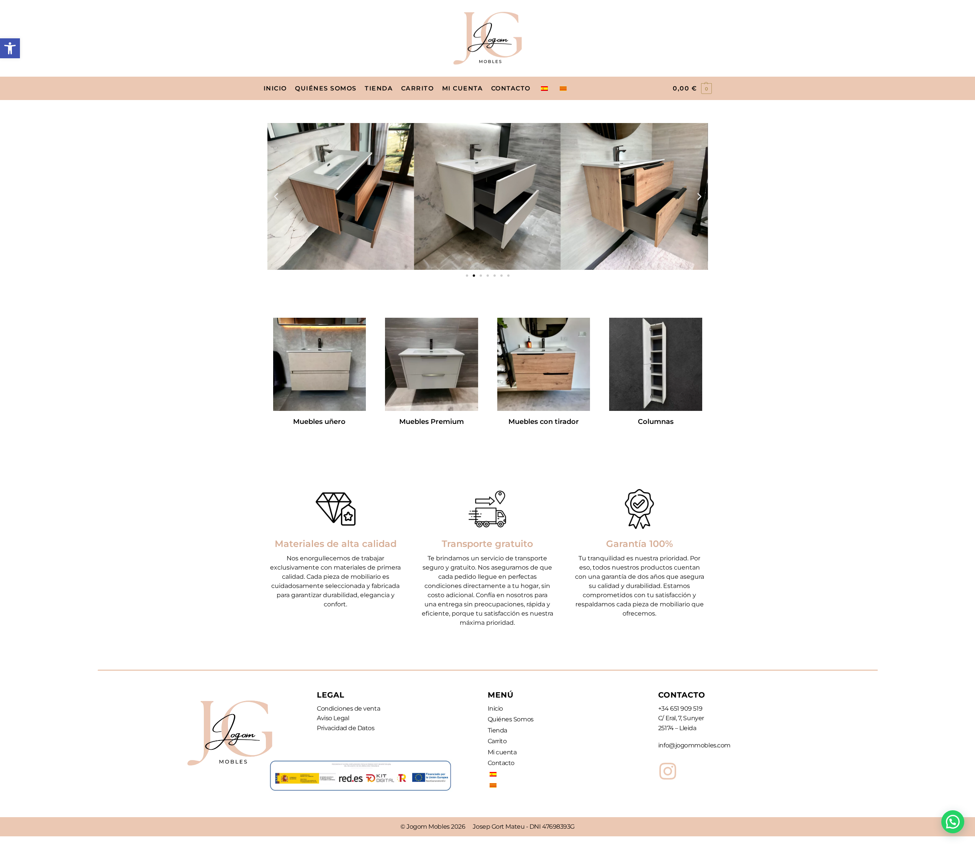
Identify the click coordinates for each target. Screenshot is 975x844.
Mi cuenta (502, 752)
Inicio (495, 708)
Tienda (497, 730)
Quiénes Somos (511, 719)
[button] (10, 48)
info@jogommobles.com (694, 745)
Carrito (497, 741)
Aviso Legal (333, 718)
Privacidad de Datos (345, 728)
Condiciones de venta (348, 708)
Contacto (501, 763)
